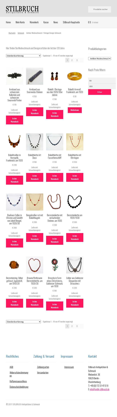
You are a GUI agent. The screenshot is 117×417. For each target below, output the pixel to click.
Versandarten (42, 372)
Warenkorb (34, 22)
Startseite (12, 32)
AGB (11, 367)
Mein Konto (20, 22)
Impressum (69, 367)
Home (8, 22)
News (56, 22)
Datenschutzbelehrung (19, 387)
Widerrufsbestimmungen (19, 374)
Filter (99, 92)
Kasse (46, 22)
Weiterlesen (74, 109)
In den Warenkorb (14, 120)
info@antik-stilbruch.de (99, 389)
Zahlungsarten (43, 367)
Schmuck (21, 32)
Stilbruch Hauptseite (71, 22)
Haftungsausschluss (18, 381)
